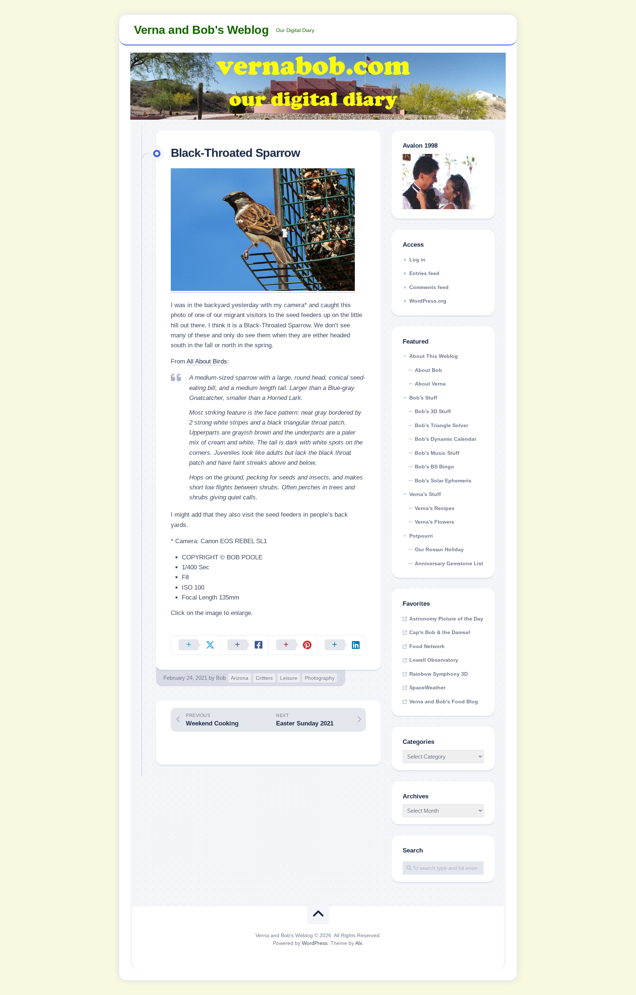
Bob (221, 678)
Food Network (427, 646)
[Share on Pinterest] (292, 645)
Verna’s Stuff (425, 494)
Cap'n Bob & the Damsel (439, 632)
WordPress (315, 943)
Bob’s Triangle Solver (441, 425)
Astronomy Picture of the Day (446, 619)
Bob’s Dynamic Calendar (445, 439)
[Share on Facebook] (244, 645)
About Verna (430, 384)
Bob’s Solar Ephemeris (443, 481)
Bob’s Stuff (423, 398)
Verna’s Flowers (434, 522)
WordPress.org (427, 301)
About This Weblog (433, 356)
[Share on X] (195, 645)
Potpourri (421, 536)
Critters (264, 678)
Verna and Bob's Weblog (201, 29)
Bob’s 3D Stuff (433, 411)
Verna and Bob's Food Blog (443, 701)
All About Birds (207, 361)
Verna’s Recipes (435, 508)
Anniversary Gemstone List (449, 563)
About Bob (428, 370)
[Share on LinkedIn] (341, 645)
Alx (358, 943)
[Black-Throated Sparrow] (263, 288)
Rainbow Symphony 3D (438, 674)
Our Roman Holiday (439, 549)
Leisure (288, 678)
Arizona (239, 678)
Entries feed (424, 273)
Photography (320, 678)
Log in (417, 260)
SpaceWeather (427, 687)
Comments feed (429, 287)
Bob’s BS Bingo (434, 467)
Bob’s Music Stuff (437, 453)
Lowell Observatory (433, 660)
